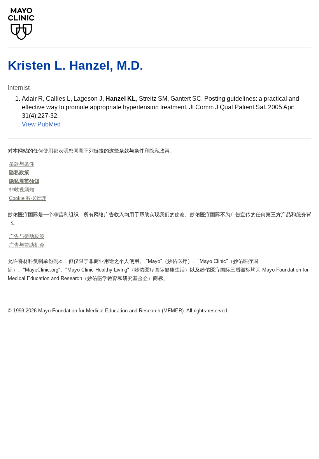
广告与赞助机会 (26, 245)
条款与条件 (21, 164)
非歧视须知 (21, 190)
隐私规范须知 (24, 181)
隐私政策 (19, 172)
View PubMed (41, 124)
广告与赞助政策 (26, 236)
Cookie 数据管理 (27, 198)
